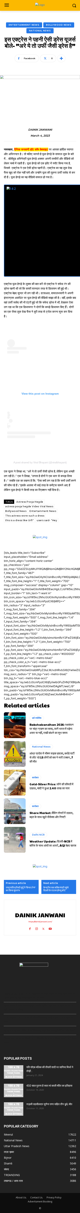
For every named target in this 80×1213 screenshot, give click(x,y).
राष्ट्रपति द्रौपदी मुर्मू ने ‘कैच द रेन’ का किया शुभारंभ (20, 889)
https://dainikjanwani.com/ (40, 922)
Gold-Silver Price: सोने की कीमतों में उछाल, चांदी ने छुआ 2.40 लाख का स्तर (51, 786)
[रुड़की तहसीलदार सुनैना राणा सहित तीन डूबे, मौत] (13, 1109)
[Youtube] (50, 928)
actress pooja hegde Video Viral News (29, 506)
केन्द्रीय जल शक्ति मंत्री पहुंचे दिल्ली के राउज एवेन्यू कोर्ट (56, 889)
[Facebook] (29, 928)
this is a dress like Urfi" (19, 520)
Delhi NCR (38, 834)
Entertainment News (24, 25)
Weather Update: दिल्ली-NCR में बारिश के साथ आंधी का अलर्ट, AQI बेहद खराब (53, 843)
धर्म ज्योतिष (36, 718)
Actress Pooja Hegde (29, 501)
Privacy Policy (54, 1197)
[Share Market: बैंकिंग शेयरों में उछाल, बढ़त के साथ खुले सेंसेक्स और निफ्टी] (15, 811)
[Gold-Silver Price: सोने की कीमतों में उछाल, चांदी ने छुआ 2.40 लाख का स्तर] (15, 783)
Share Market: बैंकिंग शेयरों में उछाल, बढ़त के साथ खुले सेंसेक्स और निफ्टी (51, 815)
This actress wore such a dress (24, 515)
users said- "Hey (47, 520)
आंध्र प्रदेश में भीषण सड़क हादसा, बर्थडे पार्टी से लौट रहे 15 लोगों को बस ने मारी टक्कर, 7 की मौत (52, 757)
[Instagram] (36, 928)
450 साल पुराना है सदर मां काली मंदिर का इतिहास (49, 1085)
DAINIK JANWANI (40, 129)
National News (40, 30)
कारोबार (35, 777)
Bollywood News (58, 25)
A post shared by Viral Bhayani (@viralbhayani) (40, 462)
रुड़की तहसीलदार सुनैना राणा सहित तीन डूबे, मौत (49, 1104)
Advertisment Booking (40, 1201)
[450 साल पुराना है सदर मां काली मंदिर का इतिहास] (13, 1090)
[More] (61, 58)
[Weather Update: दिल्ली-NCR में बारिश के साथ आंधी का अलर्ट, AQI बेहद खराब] (15, 840)
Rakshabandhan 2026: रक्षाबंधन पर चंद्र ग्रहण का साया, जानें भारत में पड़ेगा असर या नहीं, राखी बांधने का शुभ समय (52, 728)
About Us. (21, 1197)
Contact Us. (36, 1197)
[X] (43, 928)
